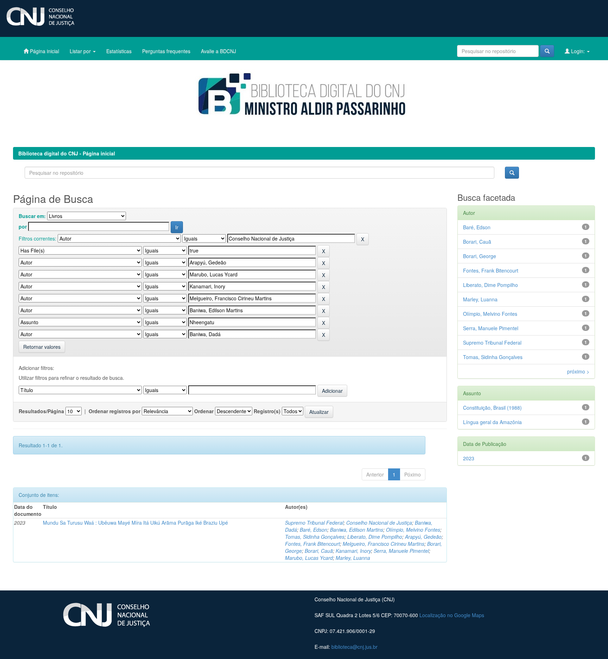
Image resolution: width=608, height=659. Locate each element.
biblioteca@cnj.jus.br (354, 646)
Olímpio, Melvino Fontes (413, 529)
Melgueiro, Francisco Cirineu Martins (383, 543)
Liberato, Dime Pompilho (374, 536)
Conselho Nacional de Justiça (379, 522)
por (23, 226)
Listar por (81, 51)
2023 (468, 458)
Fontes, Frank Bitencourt (312, 543)
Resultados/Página (41, 411)
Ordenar (204, 411)
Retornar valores (42, 346)
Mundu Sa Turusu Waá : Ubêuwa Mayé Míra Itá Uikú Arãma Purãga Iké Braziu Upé (135, 522)
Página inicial (43, 51)
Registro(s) (267, 411)
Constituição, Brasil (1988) (492, 407)
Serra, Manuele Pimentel (401, 550)
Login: (578, 51)
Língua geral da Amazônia (492, 422)
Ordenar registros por (114, 411)
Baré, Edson (313, 529)
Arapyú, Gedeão (423, 536)
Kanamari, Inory (353, 550)
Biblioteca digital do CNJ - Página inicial (66, 153)
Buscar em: (32, 215)
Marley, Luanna (353, 557)
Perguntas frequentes (166, 51)
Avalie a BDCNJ (218, 51)
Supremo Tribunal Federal (314, 522)
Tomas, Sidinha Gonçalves (314, 536)
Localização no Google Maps (451, 615)
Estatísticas (119, 51)
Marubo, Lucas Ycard (309, 557)
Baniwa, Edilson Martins (356, 529)
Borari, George (479, 256)
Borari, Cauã (319, 550)
